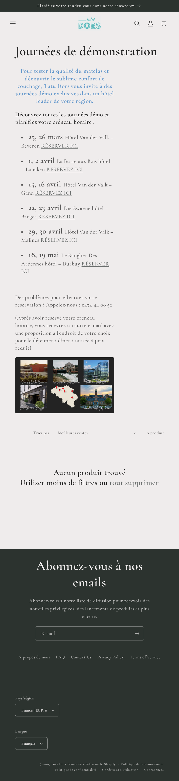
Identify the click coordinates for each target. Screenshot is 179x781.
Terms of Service (145, 657)
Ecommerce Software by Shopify (91, 764)
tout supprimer (134, 482)
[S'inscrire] (137, 633)
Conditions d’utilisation (120, 770)
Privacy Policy (110, 657)
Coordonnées (154, 770)
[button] (12, 23)
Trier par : (42, 432)
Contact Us (81, 657)
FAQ (60, 657)
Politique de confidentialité (75, 770)
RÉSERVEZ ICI (64, 169)
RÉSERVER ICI (59, 145)
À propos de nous (34, 657)
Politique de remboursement (142, 764)
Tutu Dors (58, 764)
